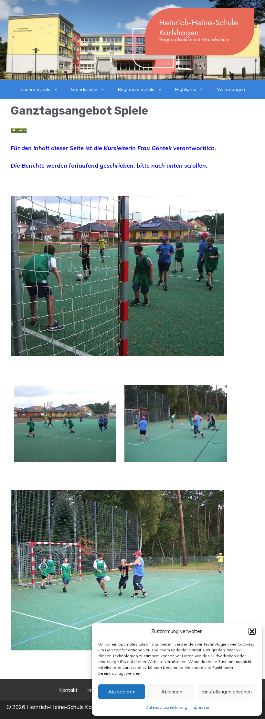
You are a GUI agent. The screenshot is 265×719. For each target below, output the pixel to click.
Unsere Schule (35, 89)
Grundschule (84, 89)
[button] (252, 631)
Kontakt (68, 690)
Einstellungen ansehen (227, 692)
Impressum (201, 707)
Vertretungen (231, 89)
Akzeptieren (121, 692)
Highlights (185, 89)
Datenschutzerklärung (166, 707)
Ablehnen (171, 692)
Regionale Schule (136, 89)
